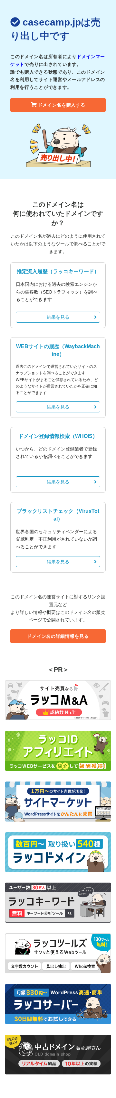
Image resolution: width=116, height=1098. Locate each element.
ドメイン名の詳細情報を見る (58, 636)
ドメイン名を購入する (61, 105)
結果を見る (58, 317)
